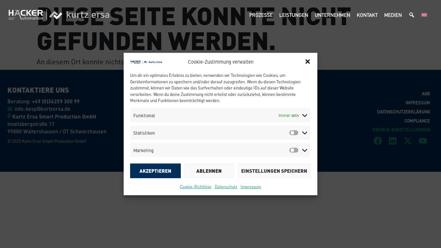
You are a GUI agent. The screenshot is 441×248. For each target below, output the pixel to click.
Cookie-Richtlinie (195, 186)
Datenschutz (226, 186)
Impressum (251, 186)
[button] (307, 61)
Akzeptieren (155, 170)
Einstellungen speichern (274, 170)
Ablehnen (209, 170)
